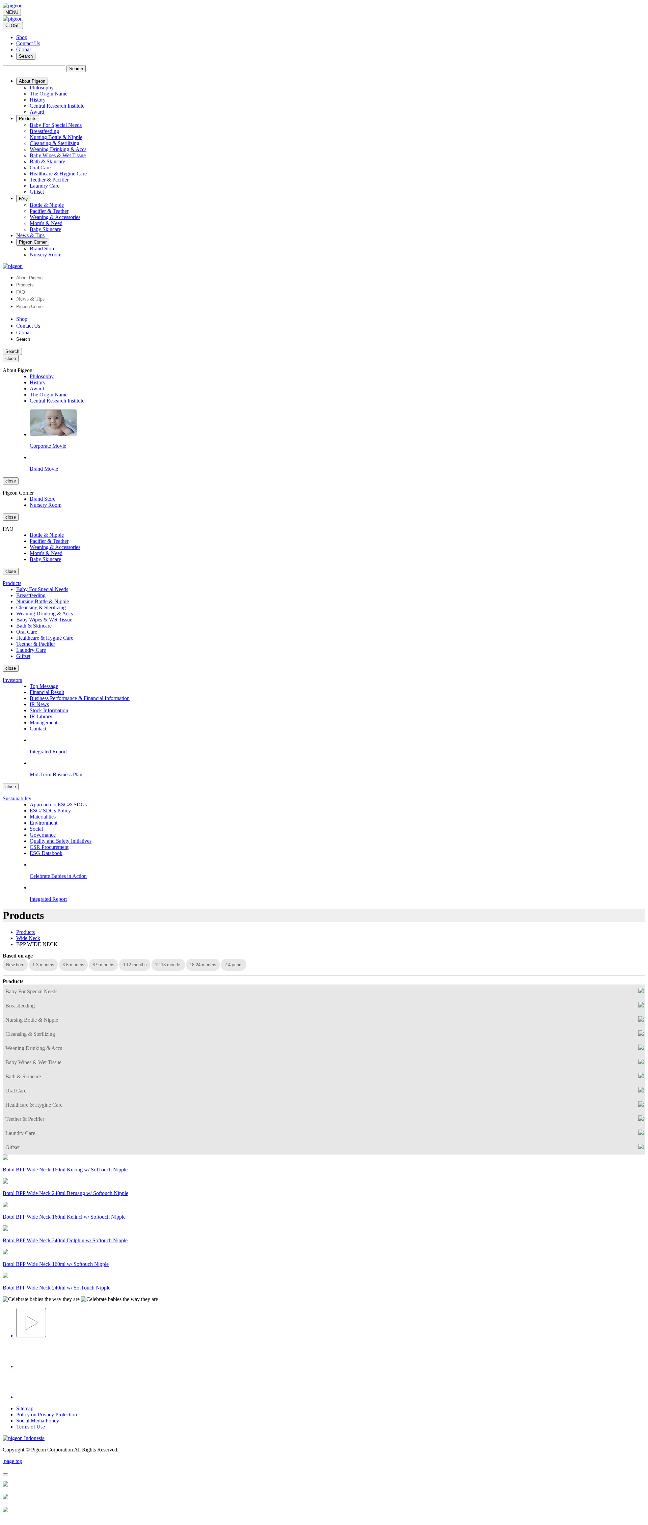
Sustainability (17, 798)
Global (23, 49)
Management (43, 722)
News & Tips (30, 299)
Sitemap (24, 1408)
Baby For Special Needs (56, 125)
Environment (43, 823)
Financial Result (47, 692)
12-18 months (168, 964)
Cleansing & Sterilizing (54, 143)
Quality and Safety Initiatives (60, 841)
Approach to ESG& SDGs (58, 804)
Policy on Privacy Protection (46, 1414)
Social (36, 829)
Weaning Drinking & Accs (58, 149)
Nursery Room (45, 254)
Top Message (44, 686)
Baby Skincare (45, 229)
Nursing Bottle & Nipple (56, 137)
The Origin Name (49, 93)
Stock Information (49, 710)
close (10, 358)
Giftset (37, 192)
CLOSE (12, 25)
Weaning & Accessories (55, 217)
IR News (39, 704)
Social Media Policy (37, 1420)
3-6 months (73, 964)
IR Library (41, 716)
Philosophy (42, 87)
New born (15, 964)
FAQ (20, 292)
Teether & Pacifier (49, 180)
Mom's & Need (46, 223)
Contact (38, 728)
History (38, 100)
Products (25, 284)
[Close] (5, 1474)
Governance (43, 835)
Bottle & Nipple (47, 205)
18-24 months (203, 964)
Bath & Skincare (47, 161)
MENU (11, 12)
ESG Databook (46, 853)
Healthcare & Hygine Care (58, 173)
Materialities (43, 817)
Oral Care (40, 167)
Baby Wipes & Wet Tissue (58, 155)
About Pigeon (29, 277)
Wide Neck (28, 938)
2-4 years (233, 964)
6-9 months (103, 964)
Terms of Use (30, 1427)
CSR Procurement (49, 847)
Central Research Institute (57, 106)
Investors (12, 680)
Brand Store (42, 248)
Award (37, 112)
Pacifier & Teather (49, 211)
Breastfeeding (44, 131)
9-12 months (135, 964)
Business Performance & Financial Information (80, 698)
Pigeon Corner (30, 306)
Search (26, 56)
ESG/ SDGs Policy (50, 810)
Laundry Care (44, 186)
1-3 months (43, 964)
